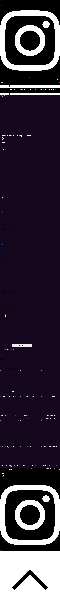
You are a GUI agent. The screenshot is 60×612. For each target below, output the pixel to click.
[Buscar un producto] (1, 81)
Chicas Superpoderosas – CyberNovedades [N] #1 (9, 390)
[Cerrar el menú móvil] (0, 87)
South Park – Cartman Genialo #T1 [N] (9, 415)
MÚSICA (36, 77)
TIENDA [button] (10, 77)
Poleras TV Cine (5, 96)
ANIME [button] (15, 77)
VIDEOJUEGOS (4, 474)
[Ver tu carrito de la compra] (2, 84)
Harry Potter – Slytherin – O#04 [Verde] (50, 465)
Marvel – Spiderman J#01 (30, 415)
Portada (1, 95)
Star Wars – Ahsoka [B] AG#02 (30, 465)
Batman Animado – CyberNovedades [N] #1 (9, 440)
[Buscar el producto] (9, 86)
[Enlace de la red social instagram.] (30, 74)
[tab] (3, 355)
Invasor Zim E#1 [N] (50, 389)
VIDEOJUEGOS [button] (23, 77)
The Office (13, 349)
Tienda (5, 95)
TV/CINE (3, 475)
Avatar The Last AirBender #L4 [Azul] (30, 389)
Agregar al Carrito (22, 345)
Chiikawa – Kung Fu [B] (30, 439)
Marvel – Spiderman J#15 (50, 439)
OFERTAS (57, 77)
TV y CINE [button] (30, 77)
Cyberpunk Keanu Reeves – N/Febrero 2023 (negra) (9, 466)
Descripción (3, 354)
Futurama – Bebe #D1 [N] (50, 415)
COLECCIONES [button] (43, 77)
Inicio (1, 96)
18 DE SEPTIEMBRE (55, 79)
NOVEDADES (51, 77)
